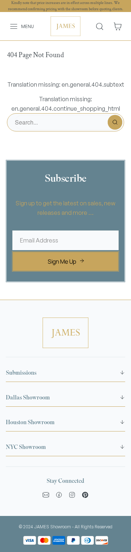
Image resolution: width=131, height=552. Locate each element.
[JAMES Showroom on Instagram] (72, 494)
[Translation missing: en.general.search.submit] (115, 122)
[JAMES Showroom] (65, 26)
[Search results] (102, 26)
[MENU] (9, 26)
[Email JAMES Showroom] (45, 494)
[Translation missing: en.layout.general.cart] (117, 26)
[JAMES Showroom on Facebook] (59, 494)
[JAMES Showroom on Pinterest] (85, 495)
